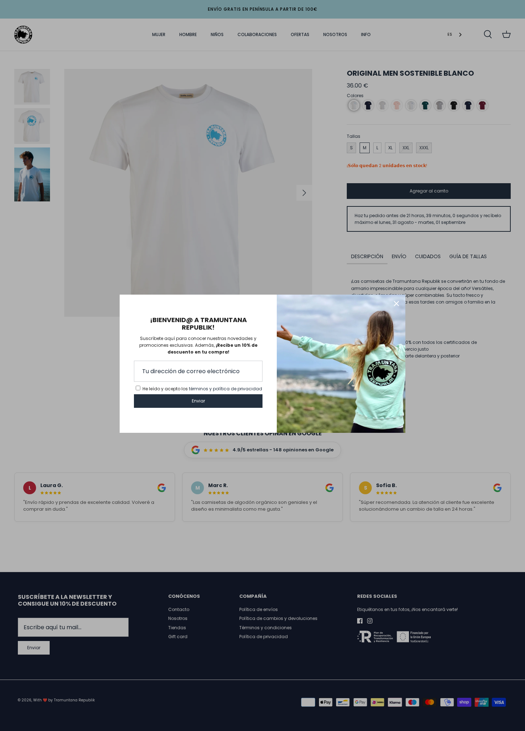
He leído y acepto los (202, 389)
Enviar (198, 401)
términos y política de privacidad (225, 389)
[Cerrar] (396, 303)
